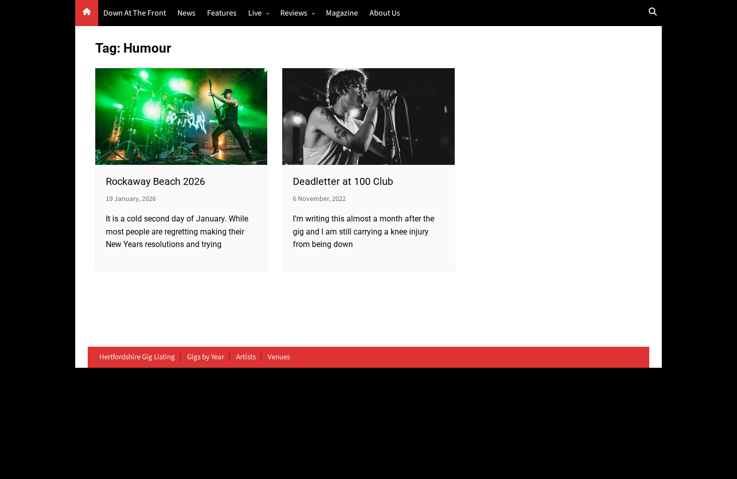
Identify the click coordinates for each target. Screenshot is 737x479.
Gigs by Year (205, 357)
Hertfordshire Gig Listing (137, 357)
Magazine (342, 13)
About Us (385, 13)
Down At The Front (134, 13)
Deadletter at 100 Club (343, 181)
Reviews (293, 13)
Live (255, 13)
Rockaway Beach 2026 (155, 181)
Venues (279, 357)
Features (222, 13)
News (186, 13)
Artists (246, 357)
